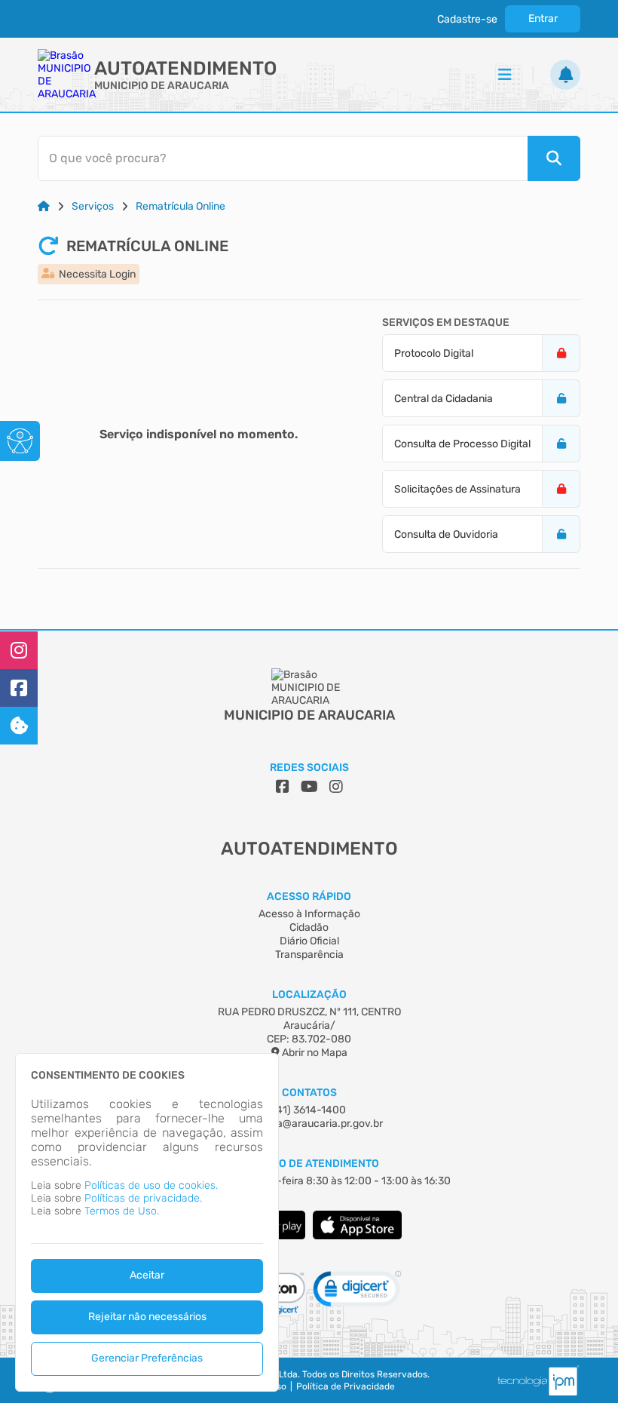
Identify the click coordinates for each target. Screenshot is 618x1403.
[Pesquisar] (554, 158)
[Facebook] (19, 688)
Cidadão (309, 927)
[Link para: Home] (44, 206)
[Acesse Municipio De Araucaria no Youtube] (309, 787)
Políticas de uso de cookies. (151, 1185)
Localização (309, 994)
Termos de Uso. (121, 1211)
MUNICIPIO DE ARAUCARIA (161, 85)
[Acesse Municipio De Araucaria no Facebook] (282, 787)
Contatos (309, 1092)
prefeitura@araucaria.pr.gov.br (309, 1123)
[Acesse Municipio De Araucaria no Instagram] (336, 787)
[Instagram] (19, 650)
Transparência (309, 954)
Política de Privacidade (345, 1386)
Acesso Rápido (309, 896)
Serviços (93, 206)
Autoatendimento (185, 68)
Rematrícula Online (180, 206)
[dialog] (147, 1222)
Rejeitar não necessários (147, 1316)
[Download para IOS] (357, 1236)
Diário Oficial (309, 941)
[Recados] (565, 75)
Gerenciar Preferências (147, 1358)
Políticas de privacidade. (143, 1198)
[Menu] (505, 74)
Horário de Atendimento (309, 1163)
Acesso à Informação (309, 913)
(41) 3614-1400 (309, 1110)
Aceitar (147, 1275)
